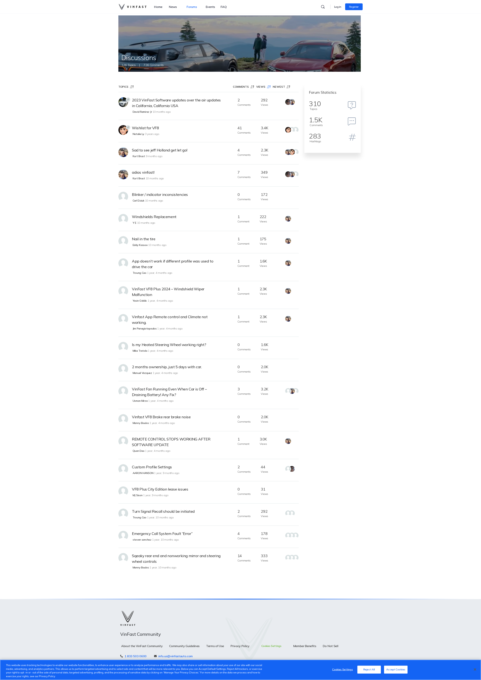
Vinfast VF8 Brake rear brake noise (161, 417)
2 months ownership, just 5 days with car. (167, 366)
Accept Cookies (395, 669)
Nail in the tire (143, 239)
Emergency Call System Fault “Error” (162, 533)
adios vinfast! (143, 172)
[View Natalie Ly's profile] (123, 130)
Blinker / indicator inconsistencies (160, 194)
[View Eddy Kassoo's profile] (123, 241)
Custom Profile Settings (152, 467)
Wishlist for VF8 (145, 128)
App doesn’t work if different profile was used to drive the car (172, 264)
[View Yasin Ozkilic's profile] (123, 291)
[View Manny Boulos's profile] (123, 419)
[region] (240, 670)
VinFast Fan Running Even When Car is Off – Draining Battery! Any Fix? (169, 392)
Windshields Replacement (154, 216)
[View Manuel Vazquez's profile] (123, 369)
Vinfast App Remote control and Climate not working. (169, 319)
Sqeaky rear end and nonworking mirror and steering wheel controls (176, 558)
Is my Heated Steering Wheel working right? (169, 344)
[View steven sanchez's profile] (123, 536)
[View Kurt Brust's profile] (123, 152)
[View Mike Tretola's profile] (123, 347)
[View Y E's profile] (123, 219)
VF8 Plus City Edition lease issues (160, 489)
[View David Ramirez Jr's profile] (123, 102)
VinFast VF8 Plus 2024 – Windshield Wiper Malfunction (168, 292)
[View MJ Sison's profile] (123, 491)
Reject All (369, 669)
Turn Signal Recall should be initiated (163, 511)
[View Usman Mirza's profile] (123, 391)
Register (354, 6)
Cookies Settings (342, 669)
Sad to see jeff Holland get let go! (159, 150)
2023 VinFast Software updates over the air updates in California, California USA (176, 103)
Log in (337, 6)
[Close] (475, 669)
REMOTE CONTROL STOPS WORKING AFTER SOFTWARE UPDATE (171, 442)
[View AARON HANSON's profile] (123, 469)
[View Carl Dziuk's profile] (123, 197)
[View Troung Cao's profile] (123, 263)
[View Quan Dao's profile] (123, 441)
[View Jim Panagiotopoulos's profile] (123, 319)
